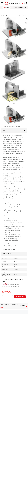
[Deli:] (26, 19)
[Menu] (2, 3)
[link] (26, 3)
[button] (22, 3)
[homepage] (12, 3)
